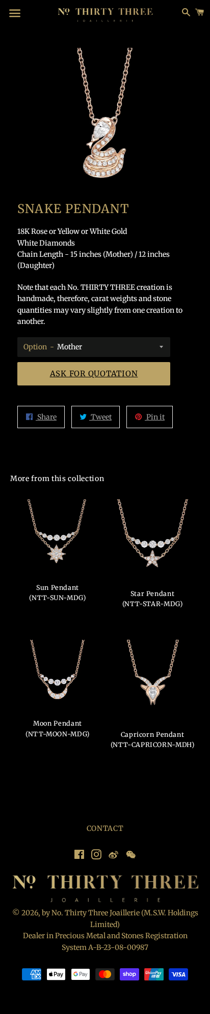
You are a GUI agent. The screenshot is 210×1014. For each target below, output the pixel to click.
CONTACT (105, 828)
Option (35, 346)
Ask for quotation (94, 373)
